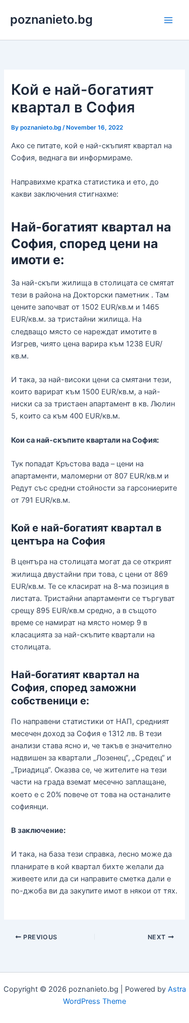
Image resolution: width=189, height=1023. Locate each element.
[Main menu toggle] (168, 20)
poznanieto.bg (51, 19)
